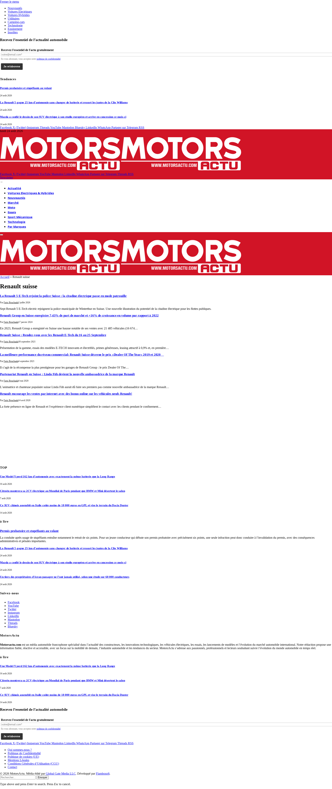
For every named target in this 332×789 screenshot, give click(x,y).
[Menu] (1, 234)
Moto (11, 207)
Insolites (13, 32)
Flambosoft (103, 773)
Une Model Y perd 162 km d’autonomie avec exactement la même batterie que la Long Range (57, 476)
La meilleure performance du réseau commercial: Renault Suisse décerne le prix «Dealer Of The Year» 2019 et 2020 (82, 354)
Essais (12, 212)
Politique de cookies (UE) (23, 756)
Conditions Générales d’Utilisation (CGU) (33, 763)
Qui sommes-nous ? (20, 749)
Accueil (4, 277)
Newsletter (6, 177)
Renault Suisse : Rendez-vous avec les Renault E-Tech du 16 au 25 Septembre (53, 335)
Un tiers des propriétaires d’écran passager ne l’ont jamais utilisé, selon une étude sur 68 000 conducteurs (64, 576)
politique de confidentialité (49, 59)
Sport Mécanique (20, 217)
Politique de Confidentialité (24, 753)
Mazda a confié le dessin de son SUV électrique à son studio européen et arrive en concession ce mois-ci (63, 116)
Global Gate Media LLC (61, 773)
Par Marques (17, 226)
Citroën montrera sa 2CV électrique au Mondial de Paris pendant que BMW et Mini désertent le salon (62, 490)
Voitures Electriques (20, 11)
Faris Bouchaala (11, 302)
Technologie (15, 25)
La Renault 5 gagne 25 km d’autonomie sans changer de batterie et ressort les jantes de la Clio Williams (64, 102)
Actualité (14, 188)
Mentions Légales (18, 760)
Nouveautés (15, 8)
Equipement (15, 29)
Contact (12, 767)
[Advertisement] (29, 435)
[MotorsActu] (121, 170)
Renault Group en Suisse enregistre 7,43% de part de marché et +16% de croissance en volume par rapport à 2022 (79, 315)
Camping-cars (16, 22)
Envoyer (42, 777)
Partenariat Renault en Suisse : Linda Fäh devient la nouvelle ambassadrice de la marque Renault (67, 374)
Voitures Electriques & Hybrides (31, 193)
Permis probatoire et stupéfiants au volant (26, 88)
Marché (13, 202)
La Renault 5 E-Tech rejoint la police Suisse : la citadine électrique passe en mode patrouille (63, 296)
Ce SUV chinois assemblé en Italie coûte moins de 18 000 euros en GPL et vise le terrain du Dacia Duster (64, 505)
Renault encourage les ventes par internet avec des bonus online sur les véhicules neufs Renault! (66, 394)
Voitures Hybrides (19, 15)
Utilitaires (13, 18)
